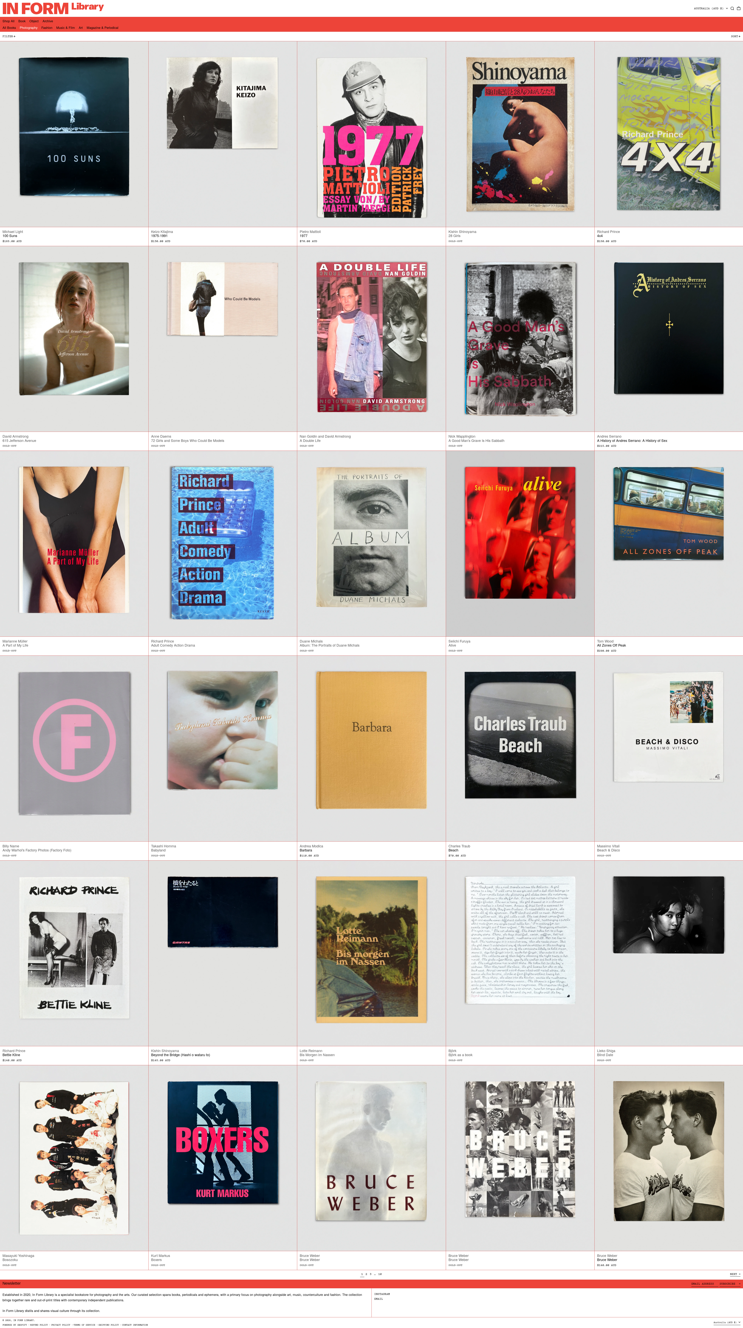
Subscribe (728, 1283)
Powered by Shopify (15, 1325)
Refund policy (39, 1325)
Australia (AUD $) (709, 8)
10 (380, 1274)
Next (733, 1274)
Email (378, 1299)
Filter (8, 36)
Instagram (382, 1294)
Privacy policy (60, 1325)
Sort (734, 36)
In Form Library (23, 1320)
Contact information (135, 1325)
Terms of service (84, 1325)
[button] (732, 8)
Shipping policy (108, 1325)
